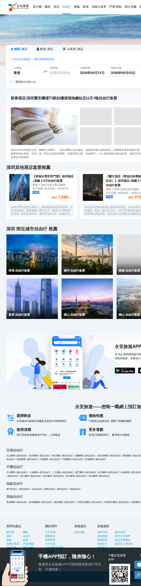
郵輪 (77, 6)
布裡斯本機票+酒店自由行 (117, 501)
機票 (47, 6)
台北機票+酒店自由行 (17, 455)
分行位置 (50, 543)
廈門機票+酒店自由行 (85, 472)
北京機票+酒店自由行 (17, 472)
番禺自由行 (49, 488)
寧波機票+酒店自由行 (99, 475)
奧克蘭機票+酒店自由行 (41, 501)
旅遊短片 (102, 543)
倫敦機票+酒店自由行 (64, 501)
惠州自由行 (62, 488)
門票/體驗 (115, 6)
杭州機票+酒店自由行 (108, 472)
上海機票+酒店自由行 (40, 472)
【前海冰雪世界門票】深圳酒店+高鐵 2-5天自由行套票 (53, 178)
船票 (86, 6)
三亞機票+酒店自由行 (63, 472)
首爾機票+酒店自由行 (85, 455)
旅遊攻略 (79, 532)
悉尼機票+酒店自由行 (17, 501)
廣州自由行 (24, 488)
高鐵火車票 (99, 6)
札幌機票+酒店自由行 (50, 459)
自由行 (66, 6)
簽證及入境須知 (124, 543)
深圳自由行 (37, 488)
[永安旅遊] (18, 7)
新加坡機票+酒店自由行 (109, 455)
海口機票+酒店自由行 (30, 475)
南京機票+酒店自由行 (76, 475)
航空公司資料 (122, 535)
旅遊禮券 (102, 539)
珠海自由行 (75, 488)
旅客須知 (102, 532)
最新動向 (50, 535)
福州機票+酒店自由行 (53, 475)
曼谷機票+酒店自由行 (39, 455)
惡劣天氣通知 (122, 539)
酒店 (56, 6)
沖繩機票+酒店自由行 (73, 459)
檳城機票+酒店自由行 (95, 459)
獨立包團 (130, 6)
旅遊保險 (102, 535)
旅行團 (37, 6)
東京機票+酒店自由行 (62, 455)
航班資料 (120, 532)
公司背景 (50, 532)
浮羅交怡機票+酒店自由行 (89, 501)
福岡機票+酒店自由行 (27, 459)
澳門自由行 (11, 488)
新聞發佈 (50, 539)
